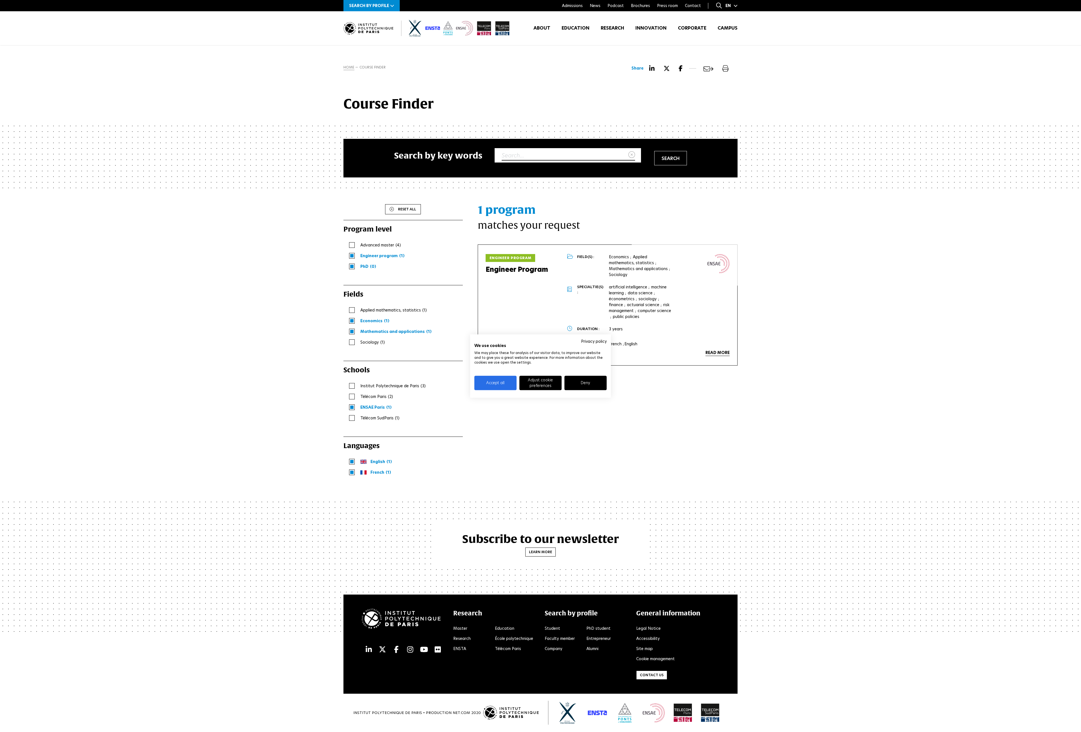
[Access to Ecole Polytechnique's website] (568, 713)
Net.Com (461, 712)
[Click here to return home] (368, 28)
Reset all (407, 209)
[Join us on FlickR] (438, 650)
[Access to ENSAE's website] (654, 712)
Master (460, 628)
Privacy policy (594, 341)
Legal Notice (648, 628)
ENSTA (459, 648)
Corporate (692, 28)
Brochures (640, 5)
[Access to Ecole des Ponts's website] (624, 713)
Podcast (615, 5)
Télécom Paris (508, 648)
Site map (644, 648)
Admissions (572, 5)
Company (553, 648)
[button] (371, 5)
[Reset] (631, 155)
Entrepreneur (598, 638)
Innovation (651, 28)
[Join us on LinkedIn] (369, 650)
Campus (728, 28)
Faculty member (560, 638)
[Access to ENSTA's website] (597, 712)
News (595, 5)
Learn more (540, 551)
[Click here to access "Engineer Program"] (718, 263)
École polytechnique (514, 638)
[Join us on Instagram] (410, 650)
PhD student (598, 628)
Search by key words (438, 155)
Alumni (592, 648)
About (541, 28)
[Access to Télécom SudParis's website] (710, 713)
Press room (667, 5)
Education (575, 28)
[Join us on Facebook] (396, 650)
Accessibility (648, 638)
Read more (717, 352)
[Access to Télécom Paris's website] (683, 713)
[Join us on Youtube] (424, 650)
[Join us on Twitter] (382, 650)
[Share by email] (708, 68)
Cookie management (655, 659)
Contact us (652, 675)
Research (612, 28)
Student (552, 628)
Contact (693, 5)
